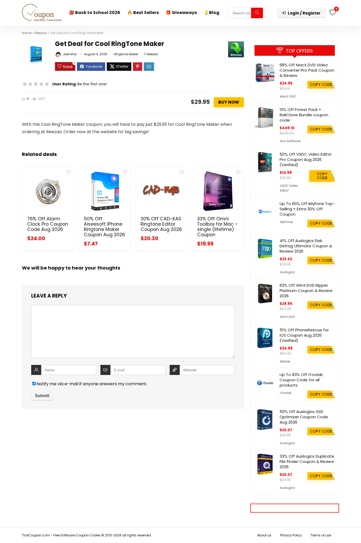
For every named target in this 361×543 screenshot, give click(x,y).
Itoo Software (290, 141)
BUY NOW (228, 102)
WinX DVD (287, 316)
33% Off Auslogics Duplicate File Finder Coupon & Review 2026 (307, 461)
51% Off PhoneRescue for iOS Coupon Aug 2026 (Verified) (304, 335)
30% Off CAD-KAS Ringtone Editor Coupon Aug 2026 (161, 224)
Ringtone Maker (126, 54)
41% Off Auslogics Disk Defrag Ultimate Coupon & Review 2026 (306, 246)
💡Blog (211, 13)
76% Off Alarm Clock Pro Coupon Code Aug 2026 (47, 224)
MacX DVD (287, 96)
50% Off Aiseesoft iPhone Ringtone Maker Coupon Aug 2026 (104, 227)
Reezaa (41, 33)
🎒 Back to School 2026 (94, 13)
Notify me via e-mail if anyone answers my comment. (91, 384)
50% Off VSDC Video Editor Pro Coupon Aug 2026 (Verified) (306, 159)
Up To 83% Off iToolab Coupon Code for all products (301, 380)
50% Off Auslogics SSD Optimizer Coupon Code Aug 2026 (304, 417)
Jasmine (69, 54)
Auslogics (287, 272)
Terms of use (321, 535)
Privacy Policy (291, 535)
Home (26, 33)
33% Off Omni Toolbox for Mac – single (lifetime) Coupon (217, 227)
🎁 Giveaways (181, 13)
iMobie (285, 361)
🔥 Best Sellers (143, 13)
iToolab (285, 393)
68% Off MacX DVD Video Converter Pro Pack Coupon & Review (307, 70)
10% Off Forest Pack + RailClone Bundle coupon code (304, 115)
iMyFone (286, 222)
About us (264, 535)
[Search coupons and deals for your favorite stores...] (257, 13)
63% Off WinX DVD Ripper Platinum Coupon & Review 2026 (306, 290)
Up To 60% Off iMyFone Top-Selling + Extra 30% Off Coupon (307, 209)
